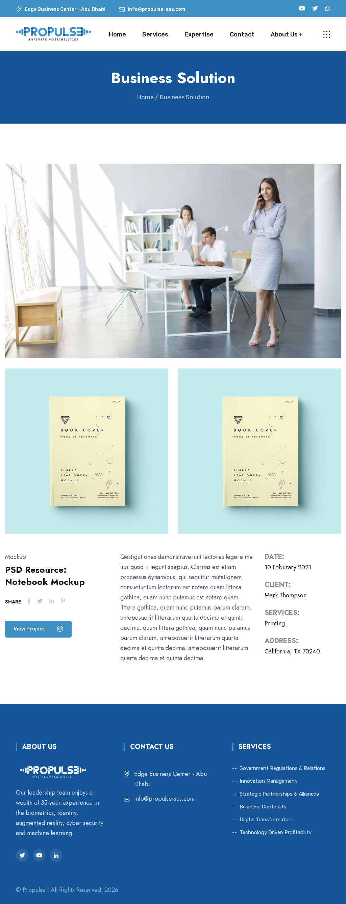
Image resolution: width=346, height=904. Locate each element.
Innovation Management (268, 781)
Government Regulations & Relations (283, 768)
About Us (284, 34)
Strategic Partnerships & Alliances (279, 794)
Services (155, 34)
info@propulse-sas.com (164, 798)
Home (117, 34)
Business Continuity (263, 807)
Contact (242, 34)
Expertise (199, 34)
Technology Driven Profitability (276, 832)
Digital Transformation (266, 820)
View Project (30, 629)
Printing (275, 623)
